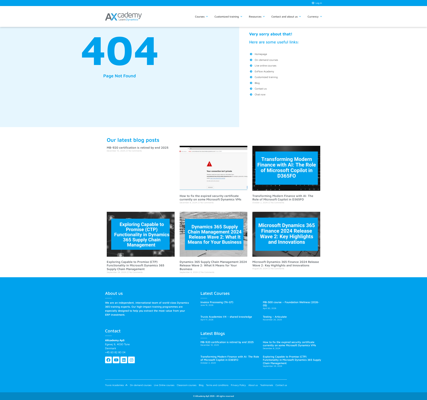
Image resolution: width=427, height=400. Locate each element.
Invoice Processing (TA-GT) (216, 302)
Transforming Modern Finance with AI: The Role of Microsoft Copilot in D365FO (282, 197)
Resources (255, 16)
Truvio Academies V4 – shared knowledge (226, 316)
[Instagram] (131, 360)
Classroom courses (186, 385)
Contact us (281, 385)
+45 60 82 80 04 (115, 352)
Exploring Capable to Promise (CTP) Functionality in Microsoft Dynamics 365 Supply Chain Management (135, 265)
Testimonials (266, 385)
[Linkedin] (123, 360)
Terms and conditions (217, 385)
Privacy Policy (238, 385)
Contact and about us (284, 16)
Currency (313, 16)
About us (253, 385)
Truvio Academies (114, 385)
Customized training (227, 16)
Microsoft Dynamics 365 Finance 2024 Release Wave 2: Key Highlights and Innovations (285, 263)
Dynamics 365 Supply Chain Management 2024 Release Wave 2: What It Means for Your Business (213, 265)
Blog (201, 385)
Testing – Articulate (275, 316)
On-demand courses (140, 385)
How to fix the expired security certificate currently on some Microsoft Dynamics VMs (210, 197)
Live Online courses (164, 385)
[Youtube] (116, 360)
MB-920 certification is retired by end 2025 (137, 147)
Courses (199, 16)
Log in (318, 3)
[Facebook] (108, 360)
